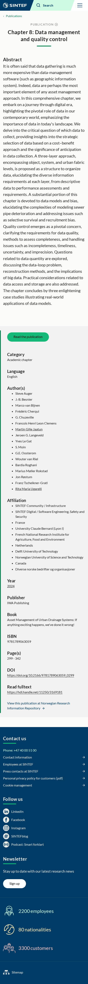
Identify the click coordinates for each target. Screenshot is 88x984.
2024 (11, 586)
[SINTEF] (15, 5)
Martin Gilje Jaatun (29, 429)
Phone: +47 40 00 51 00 (19, 750)
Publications (14, 16)
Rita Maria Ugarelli (28, 489)
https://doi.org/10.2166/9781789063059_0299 (40, 675)
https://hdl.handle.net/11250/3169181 (34, 692)
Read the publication (28, 337)
